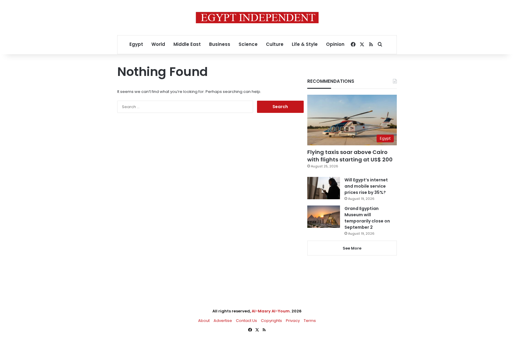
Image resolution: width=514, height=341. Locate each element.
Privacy (293, 320)
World (158, 44)
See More (352, 248)
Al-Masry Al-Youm (271, 311)
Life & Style (305, 44)
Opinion (335, 44)
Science (248, 44)
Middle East (187, 44)
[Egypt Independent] (257, 17)
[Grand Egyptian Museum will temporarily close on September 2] (323, 216)
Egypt (136, 44)
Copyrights (271, 320)
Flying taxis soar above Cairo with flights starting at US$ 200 (350, 155)
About (204, 320)
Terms (310, 320)
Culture (274, 44)
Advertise (223, 320)
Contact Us (246, 320)
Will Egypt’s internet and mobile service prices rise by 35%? (366, 186)
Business (219, 44)
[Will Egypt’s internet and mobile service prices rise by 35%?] (323, 188)
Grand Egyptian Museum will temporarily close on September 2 (367, 217)
